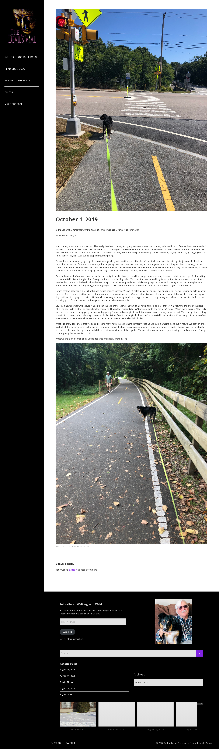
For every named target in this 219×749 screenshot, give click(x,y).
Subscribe (67, 631)
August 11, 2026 (67, 675)
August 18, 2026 (67, 669)
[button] (201, 704)
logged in (73, 569)
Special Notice (66, 682)
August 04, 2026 (67, 688)
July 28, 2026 (66, 694)
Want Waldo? (78, 729)
